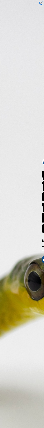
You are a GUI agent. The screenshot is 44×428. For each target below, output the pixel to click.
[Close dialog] (41, 3)
